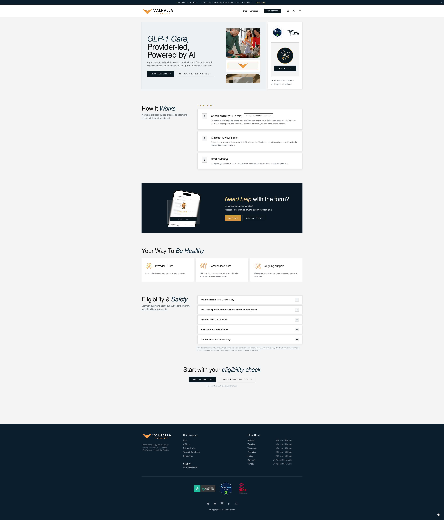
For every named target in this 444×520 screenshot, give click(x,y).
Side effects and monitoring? (216, 339)
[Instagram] (222, 504)
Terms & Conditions (191, 452)
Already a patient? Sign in (195, 74)
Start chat (183, 219)
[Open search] (287, 11)
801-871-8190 (192, 467)
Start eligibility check (258, 115)
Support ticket (254, 218)
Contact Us (188, 456)
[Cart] (299, 11)
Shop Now (260, 2)
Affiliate (186, 444)
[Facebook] (208, 504)
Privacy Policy (189, 448)
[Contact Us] (236, 504)
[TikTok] (229, 504)
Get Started (272, 11)
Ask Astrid (285, 68)
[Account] (293, 11)
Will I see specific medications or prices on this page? (229, 309)
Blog (185, 440)
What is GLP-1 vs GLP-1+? (214, 319)
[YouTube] (215, 504)
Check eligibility (160, 74)
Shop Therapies (250, 11)
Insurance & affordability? (214, 329)
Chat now (233, 218)
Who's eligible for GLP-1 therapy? (218, 299)
